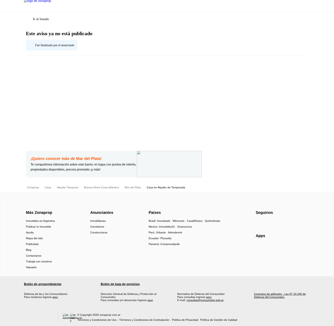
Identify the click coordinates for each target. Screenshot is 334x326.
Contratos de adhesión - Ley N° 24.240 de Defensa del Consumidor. (280, 295)
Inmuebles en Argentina (40, 220)
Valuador (31, 267)
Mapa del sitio (34, 238)
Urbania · (162, 232)
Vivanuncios (184, 226)
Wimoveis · (180, 220)
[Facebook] (259, 222)
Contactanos (33, 255)
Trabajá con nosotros (39, 261)
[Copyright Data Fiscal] (73, 318)
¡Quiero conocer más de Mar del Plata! (66, 158)
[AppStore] (268, 246)
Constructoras (98, 232)
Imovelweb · (165, 220)
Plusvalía (165, 238)
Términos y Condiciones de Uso (96, 319)
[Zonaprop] (38, 205)
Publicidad (32, 244)
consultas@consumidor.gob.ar (205, 300)
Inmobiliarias (98, 220)
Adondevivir (175, 232)
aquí (55, 297)
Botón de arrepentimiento (42, 284)
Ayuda (30, 232)
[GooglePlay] (294, 246)
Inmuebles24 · (168, 226)
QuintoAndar (212, 220)
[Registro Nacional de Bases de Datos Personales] (66, 318)
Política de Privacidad (185, 319)
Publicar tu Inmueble (38, 226)
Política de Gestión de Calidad (218, 319)
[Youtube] (271, 222)
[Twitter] (278, 222)
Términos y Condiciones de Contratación (144, 319)
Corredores (97, 226)
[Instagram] (265, 222)
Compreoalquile (170, 244)
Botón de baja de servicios (120, 284)
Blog (28, 249)
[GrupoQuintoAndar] (38, 318)
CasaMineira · (196, 220)
